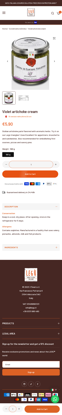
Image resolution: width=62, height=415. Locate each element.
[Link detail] (24, 384)
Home (4, 29)
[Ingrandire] (54, 38)
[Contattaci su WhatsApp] (55, 399)
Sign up (31, 372)
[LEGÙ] (31, 12)
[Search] (52, 13)
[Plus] (55, 164)
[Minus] (6, 164)
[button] (54, 61)
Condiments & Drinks (17, 29)
